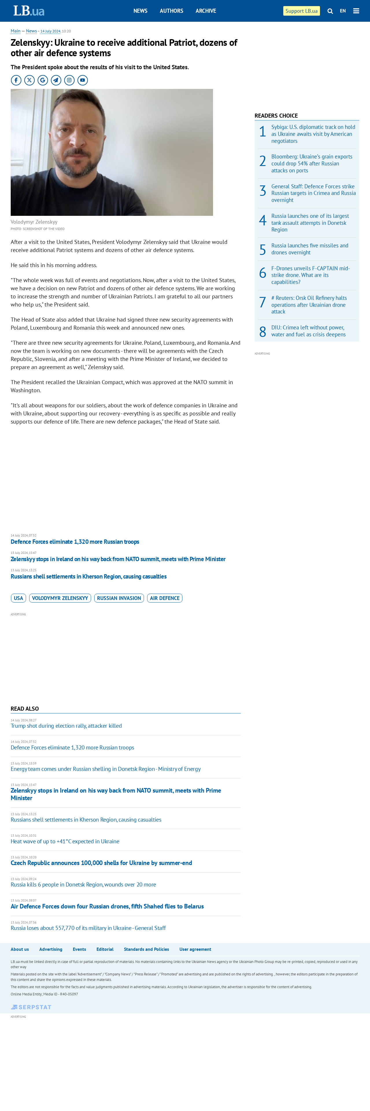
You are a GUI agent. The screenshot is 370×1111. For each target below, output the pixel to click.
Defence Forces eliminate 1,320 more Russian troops (75, 542)
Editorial (105, 949)
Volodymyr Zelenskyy (60, 598)
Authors (171, 10)
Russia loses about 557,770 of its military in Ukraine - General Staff (88, 928)
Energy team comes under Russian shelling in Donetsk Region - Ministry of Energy (105, 769)
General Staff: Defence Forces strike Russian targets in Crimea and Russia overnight (313, 193)
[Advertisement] (126, 658)
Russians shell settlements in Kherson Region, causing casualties (88, 576)
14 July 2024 (50, 31)
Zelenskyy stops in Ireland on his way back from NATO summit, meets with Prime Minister (118, 559)
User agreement (195, 949)
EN (343, 11)
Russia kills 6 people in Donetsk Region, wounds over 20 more (83, 884)
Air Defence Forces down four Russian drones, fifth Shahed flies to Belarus (107, 906)
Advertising (50, 949)
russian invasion (119, 598)
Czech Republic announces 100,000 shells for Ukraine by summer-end (101, 863)
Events (79, 949)
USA (18, 598)
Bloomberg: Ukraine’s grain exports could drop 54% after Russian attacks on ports (311, 163)
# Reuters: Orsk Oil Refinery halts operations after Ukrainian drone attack (309, 304)
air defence (165, 598)
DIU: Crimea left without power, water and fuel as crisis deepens (308, 331)
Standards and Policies (146, 949)
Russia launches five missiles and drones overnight (309, 249)
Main (16, 31)
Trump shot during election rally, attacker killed (66, 725)
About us (20, 949)
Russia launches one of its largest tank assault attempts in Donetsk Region (310, 222)
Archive (206, 10)
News (140, 10)
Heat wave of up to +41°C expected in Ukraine (65, 841)
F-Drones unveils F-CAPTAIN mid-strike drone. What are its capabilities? (310, 275)
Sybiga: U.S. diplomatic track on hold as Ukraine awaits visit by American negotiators (313, 133)
